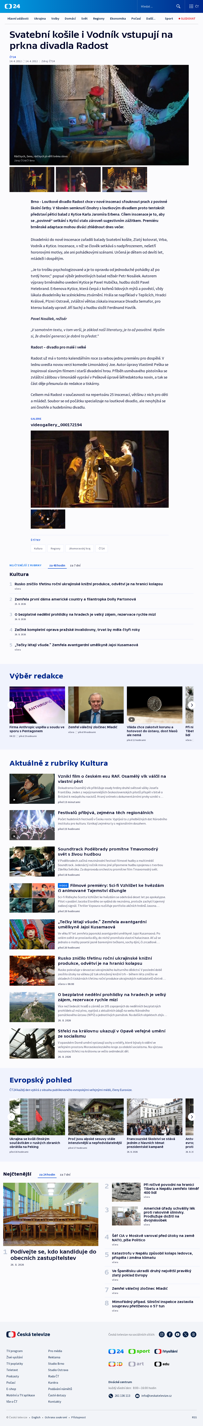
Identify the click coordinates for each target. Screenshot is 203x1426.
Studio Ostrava (58, 1370)
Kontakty (54, 1401)
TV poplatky (14, 1363)
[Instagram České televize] (162, 1334)
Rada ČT (53, 1376)
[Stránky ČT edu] (161, 1364)
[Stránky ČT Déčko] (115, 1364)
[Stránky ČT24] (116, 1351)
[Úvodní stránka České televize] (28, 1334)
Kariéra (53, 1382)
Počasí (136, 18)
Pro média (55, 1351)
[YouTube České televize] (177, 1334)
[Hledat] (178, 6)
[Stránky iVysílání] (166, 1351)
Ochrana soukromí (56, 1417)
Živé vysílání (14, 1357)
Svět (84, 18)
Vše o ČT (12, 1401)
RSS (194, 1417)
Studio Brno (56, 1363)
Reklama (54, 1357)
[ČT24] (12, 6)
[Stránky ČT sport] (139, 1351)
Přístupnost (78, 1417)
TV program (14, 1351)
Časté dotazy (57, 1395)
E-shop (11, 1389)
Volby (55, 18)
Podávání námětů (60, 1389)
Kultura (38, 548)
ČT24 (13, 57)
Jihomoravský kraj (79, 548)
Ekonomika (118, 18)
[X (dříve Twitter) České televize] (185, 1334)
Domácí (70, 18)
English (36, 1417)
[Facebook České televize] (170, 1334)
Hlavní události (18, 18)
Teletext (12, 1370)
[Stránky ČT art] (136, 1364)
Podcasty (12, 1376)
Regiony (98, 18)
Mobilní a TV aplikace (20, 1395)
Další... (150, 18)
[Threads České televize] (193, 1334)
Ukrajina (40, 18)
